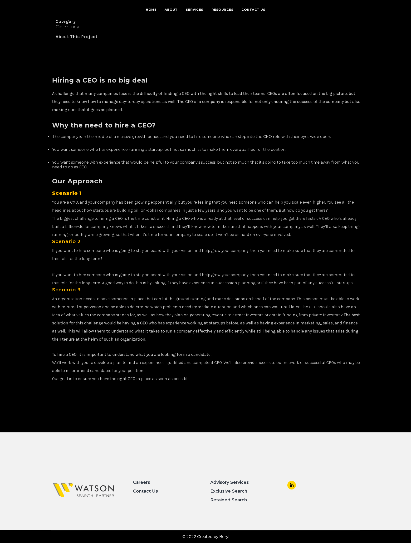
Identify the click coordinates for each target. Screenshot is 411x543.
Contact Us (145, 491)
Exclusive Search (228, 491)
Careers (141, 482)
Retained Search (228, 500)
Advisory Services (229, 482)
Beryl (224, 536)
